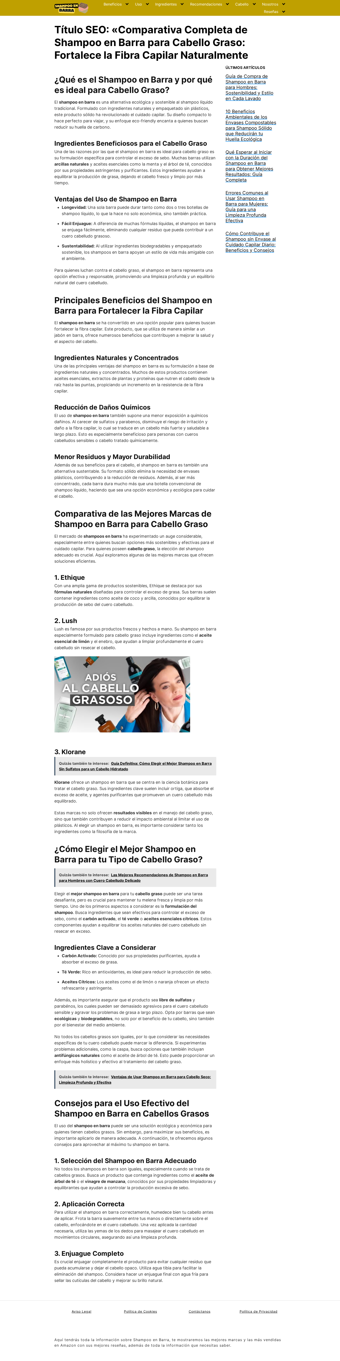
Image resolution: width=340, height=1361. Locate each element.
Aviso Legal (81, 1311)
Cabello (242, 4)
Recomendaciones (206, 4)
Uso (138, 4)
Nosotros (270, 4)
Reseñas (271, 11)
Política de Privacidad (259, 1311)
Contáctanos (199, 1311)
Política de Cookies (140, 1311)
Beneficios (113, 4)
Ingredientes (166, 4)
